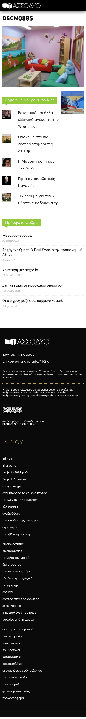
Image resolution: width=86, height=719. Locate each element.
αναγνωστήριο (12, 486)
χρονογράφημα (13, 698)
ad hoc (7, 459)
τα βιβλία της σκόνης (16, 534)
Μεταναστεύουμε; (17, 235)
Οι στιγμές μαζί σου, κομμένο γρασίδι (33, 300)
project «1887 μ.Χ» (15, 472)
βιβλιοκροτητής (13, 544)
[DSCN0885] (43, 86)
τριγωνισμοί (10, 684)
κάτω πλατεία (11, 643)
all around (9, 465)
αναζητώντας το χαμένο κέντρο (24, 493)
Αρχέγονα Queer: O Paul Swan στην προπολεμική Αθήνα (42, 252)
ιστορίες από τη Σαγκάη (19, 619)
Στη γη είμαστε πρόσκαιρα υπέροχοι (32, 285)
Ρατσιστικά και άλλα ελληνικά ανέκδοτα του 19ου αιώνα (38, 120)
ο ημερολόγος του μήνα (19, 613)
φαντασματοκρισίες (16, 691)
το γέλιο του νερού (15, 558)
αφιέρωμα (9, 527)
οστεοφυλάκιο (12, 664)
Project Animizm (14, 479)
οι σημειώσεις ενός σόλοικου (22, 671)
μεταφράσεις (11, 657)
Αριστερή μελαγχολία (20, 270)
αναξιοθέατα (11, 514)
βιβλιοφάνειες (12, 551)
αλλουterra (10, 507)
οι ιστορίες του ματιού (17, 629)
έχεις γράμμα (11, 606)
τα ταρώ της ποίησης (16, 677)
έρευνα (7, 592)
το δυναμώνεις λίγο (16, 571)
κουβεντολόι (11, 650)
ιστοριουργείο (12, 636)
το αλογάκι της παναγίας (19, 500)
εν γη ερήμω (11, 585)
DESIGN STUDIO (19, 424)
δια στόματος (11, 565)
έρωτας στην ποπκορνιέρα (20, 599)
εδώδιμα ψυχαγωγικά (17, 578)
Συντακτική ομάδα (18, 355)
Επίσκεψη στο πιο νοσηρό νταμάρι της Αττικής (35, 144)
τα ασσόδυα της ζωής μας (20, 520)
